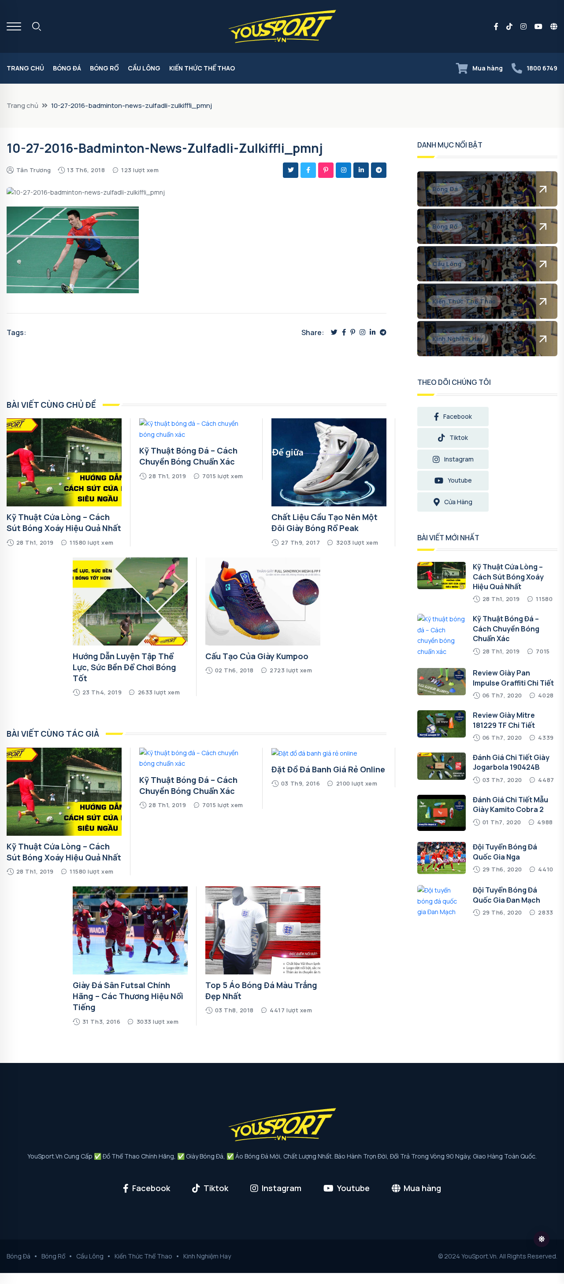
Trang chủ (25, 68)
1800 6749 (542, 68)
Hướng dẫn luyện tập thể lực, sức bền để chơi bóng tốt (124, 667)
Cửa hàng (458, 502)
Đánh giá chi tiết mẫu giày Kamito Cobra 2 (510, 804)
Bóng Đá (67, 68)
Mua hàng (487, 68)
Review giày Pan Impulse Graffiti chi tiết (513, 677)
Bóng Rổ (104, 68)
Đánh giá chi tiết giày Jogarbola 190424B (511, 762)
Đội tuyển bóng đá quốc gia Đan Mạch (506, 894)
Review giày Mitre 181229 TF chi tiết (504, 720)
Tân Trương (33, 170)
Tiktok (458, 437)
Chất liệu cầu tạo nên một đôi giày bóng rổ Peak (324, 522)
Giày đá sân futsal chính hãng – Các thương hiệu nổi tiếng (128, 996)
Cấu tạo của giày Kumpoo (256, 656)
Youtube (460, 480)
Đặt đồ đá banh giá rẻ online (328, 769)
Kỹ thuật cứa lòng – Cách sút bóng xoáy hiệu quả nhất (64, 522)
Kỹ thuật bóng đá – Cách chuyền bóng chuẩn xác (188, 456)
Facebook (457, 416)
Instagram (459, 459)
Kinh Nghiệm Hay (207, 1256)
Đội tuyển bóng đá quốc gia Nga (505, 851)
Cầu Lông (144, 68)
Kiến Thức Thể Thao (202, 68)
